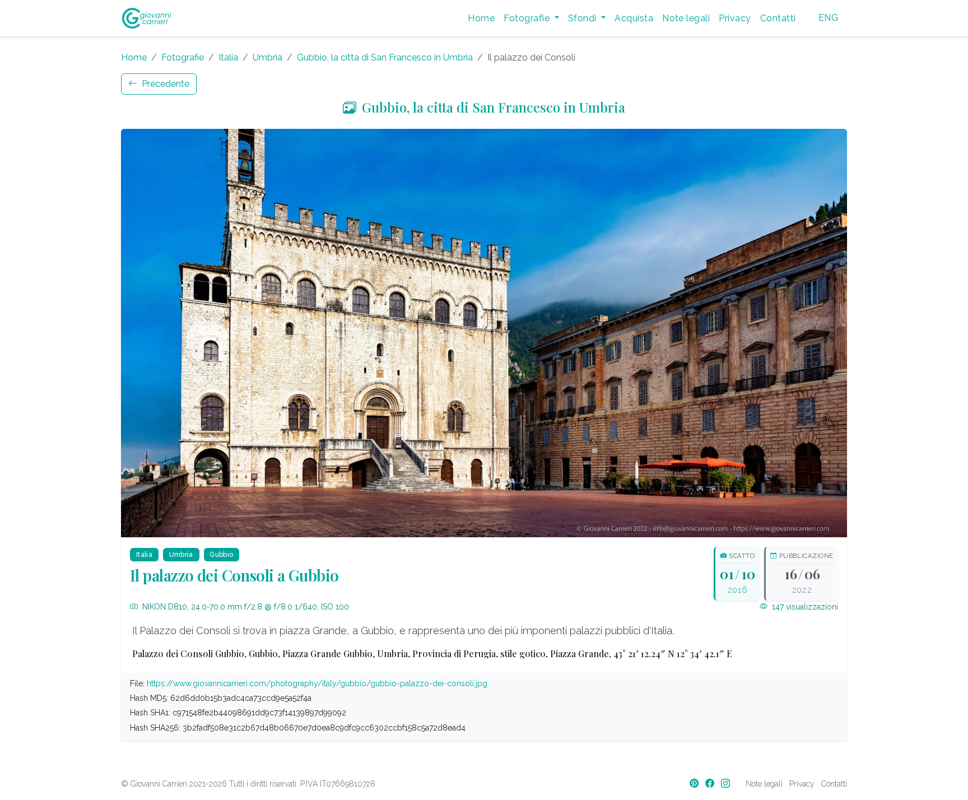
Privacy (735, 18)
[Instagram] (726, 783)
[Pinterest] (695, 783)
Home (481, 18)
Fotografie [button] (528, 18)
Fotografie (182, 57)
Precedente (164, 83)
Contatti (778, 18)
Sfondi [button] (583, 18)
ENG (828, 17)
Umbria (267, 57)
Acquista (634, 18)
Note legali (686, 18)
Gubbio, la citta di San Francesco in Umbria (385, 57)
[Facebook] (710, 783)
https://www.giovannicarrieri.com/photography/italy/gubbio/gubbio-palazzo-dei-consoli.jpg (317, 683)
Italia (228, 57)
